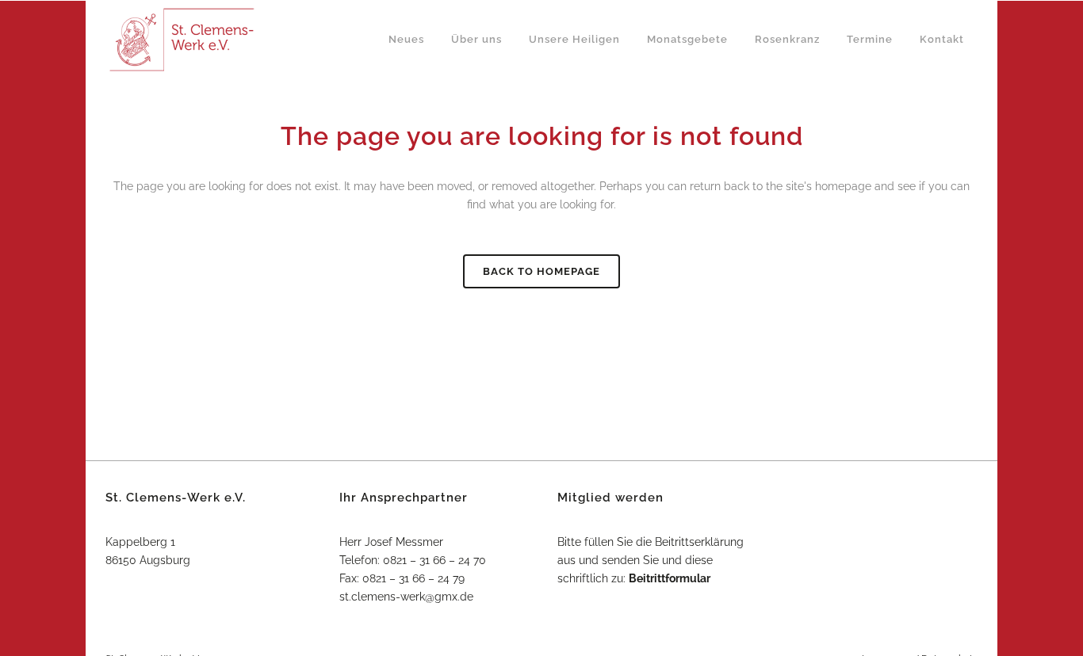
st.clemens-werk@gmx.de (406, 596)
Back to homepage (541, 271)
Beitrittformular (669, 578)
